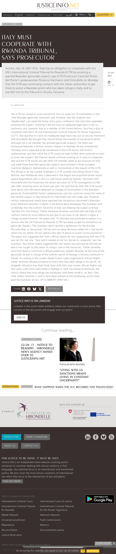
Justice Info (19, 105)
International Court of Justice (56, 501)
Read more (92, 551)
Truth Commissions (50, 520)
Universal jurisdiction (13, 520)
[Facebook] (95, 437)
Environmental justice (52, 530)
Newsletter (11, 437)
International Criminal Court (17, 501)
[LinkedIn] (88, 437)
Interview (27, 387)
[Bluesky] (103, 437)
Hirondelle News (12, 24)
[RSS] (111, 437)
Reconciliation (10, 530)
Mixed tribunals (10, 515)
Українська (44, 15)
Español (30, 15)
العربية (69, 15)
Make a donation (36, 437)
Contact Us (30, 446)
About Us (10, 446)
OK (83, 551)
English (19, 15)
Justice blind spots (12, 535)
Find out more (12, 481)
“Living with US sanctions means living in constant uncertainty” (74, 375)
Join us (20, 317)
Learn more (103, 543)
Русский (58, 15)
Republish (54, 289)
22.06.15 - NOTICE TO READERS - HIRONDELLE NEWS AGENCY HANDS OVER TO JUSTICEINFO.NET (37, 351)
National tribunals (50, 515)
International (11, 387)
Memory (44, 525)
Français (7, 15)
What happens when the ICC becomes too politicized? (74, 386)
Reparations (8, 525)
